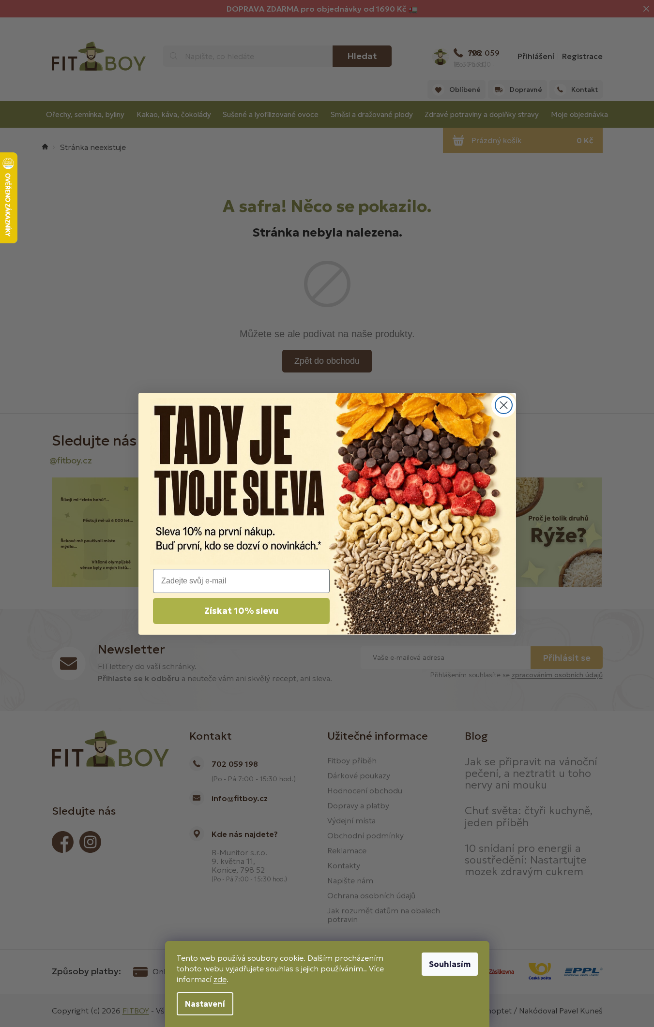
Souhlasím (450, 964)
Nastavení (205, 1004)
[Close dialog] (503, 405)
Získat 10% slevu (241, 610)
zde (220, 979)
